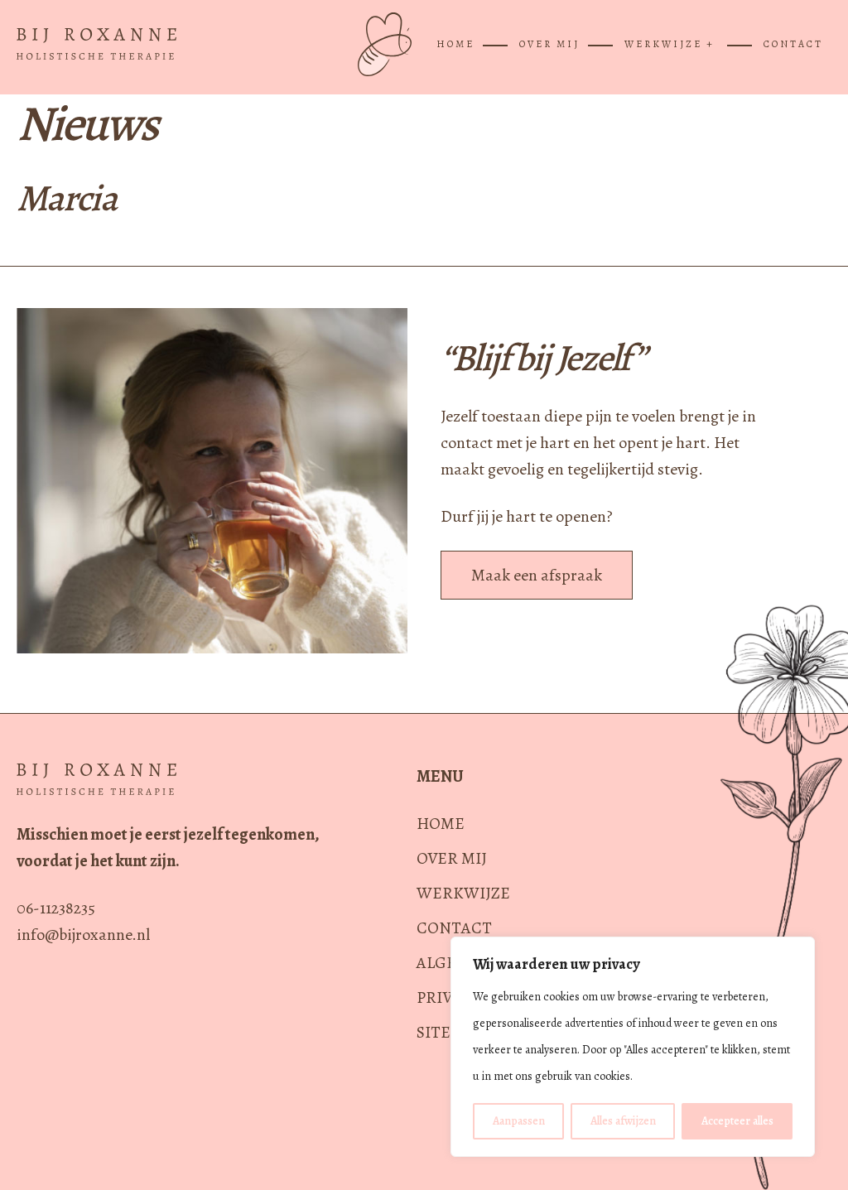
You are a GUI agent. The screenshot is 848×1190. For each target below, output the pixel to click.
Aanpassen (519, 1121)
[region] (632, 1047)
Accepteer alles (737, 1121)
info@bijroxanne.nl (83, 934)
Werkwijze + (669, 44)
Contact (793, 44)
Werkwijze (463, 893)
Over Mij (549, 44)
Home (455, 44)
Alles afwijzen (623, 1121)
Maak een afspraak (536, 575)
